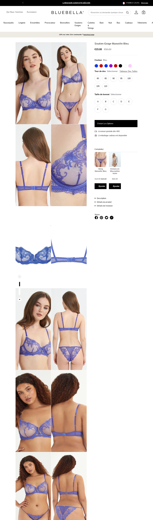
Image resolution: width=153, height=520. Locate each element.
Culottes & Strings (91, 25)
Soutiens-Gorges (79, 24)
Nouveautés (8, 23)
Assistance (32, 12)
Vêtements (142, 23)
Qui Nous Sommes (14, 12)
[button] (130, 2)
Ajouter (101, 186)
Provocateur (50, 23)
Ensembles (35, 23)
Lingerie (22, 23)
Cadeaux (129, 23)
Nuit (110, 23)
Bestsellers (65, 23)
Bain (102, 23)
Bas (118, 23)
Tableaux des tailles (128, 71)
